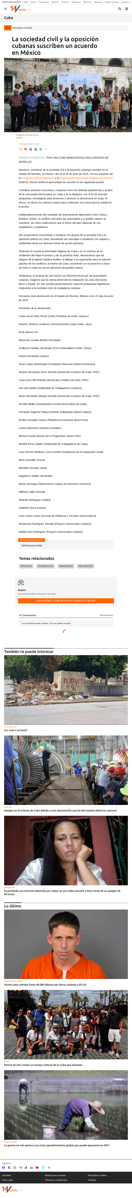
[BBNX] (12, 1189)
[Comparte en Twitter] (35, 149)
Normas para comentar (55, 1175)
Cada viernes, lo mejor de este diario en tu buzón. (66, 601)
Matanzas (98, 2)
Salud (25, 2)
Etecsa (33, 2)
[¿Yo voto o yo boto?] (66, 690)
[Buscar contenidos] (119, 9)
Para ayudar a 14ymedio (22, 28)
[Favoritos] (20, 149)
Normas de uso (106, 615)
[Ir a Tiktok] (26, 1167)
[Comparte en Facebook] (30, 149)
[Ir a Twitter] (9, 1167)
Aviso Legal (7, 1180)
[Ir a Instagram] (15, 1167)
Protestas (65, 2)
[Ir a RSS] (50, 1167)
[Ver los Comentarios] (25, 149)
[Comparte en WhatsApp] (40, 149)
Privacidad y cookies (97, 1175)
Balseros (55, 2)
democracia (66, 566)
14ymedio (6, 1175)
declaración (86, 566)
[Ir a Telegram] (21, 1167)
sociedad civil (45, 566)
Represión (87, 2)
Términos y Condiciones (56, 1180)
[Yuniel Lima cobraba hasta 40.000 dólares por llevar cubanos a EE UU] (66, 944)
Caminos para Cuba (31, 545)
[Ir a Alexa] (44, 1167)
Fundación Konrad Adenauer (38, 178)
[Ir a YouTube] (38, 1167)
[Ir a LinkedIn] (32, 1167)
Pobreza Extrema (112, 2)
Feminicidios (44, 2)
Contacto (92, 1180)
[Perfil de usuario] (126, 8)
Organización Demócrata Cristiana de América (86, 178)
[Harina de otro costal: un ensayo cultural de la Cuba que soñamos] (66, 1024)
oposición (26, 566)
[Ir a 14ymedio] (21, 8)
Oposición (125, 2)
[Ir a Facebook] (4, 1167)
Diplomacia (76, 2)
